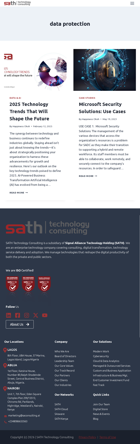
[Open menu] (132, 3)
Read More (19, 192)
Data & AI (15, 98)
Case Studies (87, 98)
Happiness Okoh (21, 126)
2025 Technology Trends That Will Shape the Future (29, 111)
